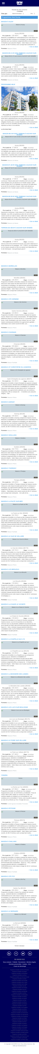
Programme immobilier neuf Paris (20, 1005)
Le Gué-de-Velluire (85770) (19, 548)
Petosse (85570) (19, 820)
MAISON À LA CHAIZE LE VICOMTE (13, 604)
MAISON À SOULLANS (8, 435)
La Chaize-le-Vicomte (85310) (19, 616)
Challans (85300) (19, 853)
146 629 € (10, 482)
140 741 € (10, 550)
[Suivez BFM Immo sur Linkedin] (30, 954)
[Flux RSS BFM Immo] (9, 954)
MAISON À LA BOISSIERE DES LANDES (14, 674)
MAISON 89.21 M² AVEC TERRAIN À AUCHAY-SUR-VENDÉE (19, 54)
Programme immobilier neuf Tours (19, 1021)
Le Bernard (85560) (19, 923)
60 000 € (10, 115)
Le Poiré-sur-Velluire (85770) (19, 752)
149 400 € (10, 416)
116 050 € (10, 653)
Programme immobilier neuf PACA (19, 1034)
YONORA (4, 775)
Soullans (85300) (19, 447)
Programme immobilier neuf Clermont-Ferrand (19, 977)
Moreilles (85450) (19, 277)
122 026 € (10, 822)
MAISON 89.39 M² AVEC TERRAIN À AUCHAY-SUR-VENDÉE (19, 197)
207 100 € (10, 855)
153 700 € (10, 515)
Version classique (19, 946)
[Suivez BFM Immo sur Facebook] (16, 954)
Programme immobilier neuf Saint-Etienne (19, 1014)
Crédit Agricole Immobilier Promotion (18, 804)
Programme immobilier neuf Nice (19, 1000)
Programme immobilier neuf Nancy (19, 996)
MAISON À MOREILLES (9, 266)
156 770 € (10, 449)
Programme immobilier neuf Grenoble (19, 980)
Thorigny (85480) (19, 480)
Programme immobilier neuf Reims (19, 1009)
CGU (29, 964)
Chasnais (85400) (19, 344)
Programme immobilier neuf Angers (19, 971)
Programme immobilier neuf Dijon (20, 978)
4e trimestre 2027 (29, 789)
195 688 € (10, 346)
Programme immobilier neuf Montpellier (19, 994)
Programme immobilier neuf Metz (19, 993)
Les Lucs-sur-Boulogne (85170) (19, 719)
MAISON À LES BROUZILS (10, 569)
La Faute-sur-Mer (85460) (19, 513)
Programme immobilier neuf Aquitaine (19, 1025)
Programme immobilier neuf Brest (19, 975)
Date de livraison (17, 13)
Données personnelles (15, 964)
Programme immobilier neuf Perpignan (19, 1007)
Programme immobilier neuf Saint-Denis (19, 1012)
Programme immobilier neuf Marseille (19, 991)
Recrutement (21, 962)
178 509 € (10, 583)
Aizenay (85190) (19, 413)
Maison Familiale (12, 362)
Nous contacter (7, 962)
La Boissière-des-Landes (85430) (19, 686)
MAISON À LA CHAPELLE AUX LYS (13, 639)
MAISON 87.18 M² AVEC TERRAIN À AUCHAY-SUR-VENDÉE (19, 165)
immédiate (29, 35)
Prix (32, 13)
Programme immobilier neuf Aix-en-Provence (19, 969)
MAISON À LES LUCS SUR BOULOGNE (14, 707)
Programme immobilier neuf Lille (19, 985)
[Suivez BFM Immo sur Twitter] (23, 954)
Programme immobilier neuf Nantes (19, 998)
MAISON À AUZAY (7, 21)
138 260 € (10, 280)
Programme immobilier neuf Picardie (19, 1037)
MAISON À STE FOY (8, 876)
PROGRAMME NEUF (8, 84)
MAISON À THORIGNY (8, 468)
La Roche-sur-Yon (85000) (19, 787)
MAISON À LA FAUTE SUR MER (12, 501)
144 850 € (10, 313)
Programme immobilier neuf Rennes (19, 1010)
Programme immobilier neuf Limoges (19, 987)
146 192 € (10, 688)
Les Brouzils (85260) (19, 581)
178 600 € (10, 618)
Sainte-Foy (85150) (19, 888)
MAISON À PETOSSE (8, 808)
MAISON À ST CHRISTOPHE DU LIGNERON (16, 367)
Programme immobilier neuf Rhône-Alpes (19, 1039)
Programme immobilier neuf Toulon (19, 1018)
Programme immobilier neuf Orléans (19, 1003)
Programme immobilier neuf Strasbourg (19, 1016)
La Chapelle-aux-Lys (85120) (19, 651)
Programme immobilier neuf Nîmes (19, 1002)
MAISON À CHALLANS (8, 841)
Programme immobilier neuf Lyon (19, 989)
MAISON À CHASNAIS (8, 332)
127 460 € (10, 754)
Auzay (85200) (19, 33)
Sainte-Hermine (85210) (19, 311)
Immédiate (29, 115)
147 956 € (10, 789)
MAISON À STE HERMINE (10, 299)
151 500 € (10, 381)
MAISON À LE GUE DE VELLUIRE (12, 536)
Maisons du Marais (13, 80)
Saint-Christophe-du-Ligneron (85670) (19, 379)
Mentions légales (31, 962)
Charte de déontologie (20, 966)
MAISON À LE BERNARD (9, 911)
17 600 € (10, 67)
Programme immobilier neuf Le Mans (19, 984)
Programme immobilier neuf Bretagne (19, 1027)
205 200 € (10, 890)
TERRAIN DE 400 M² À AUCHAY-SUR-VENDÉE (16, 227)
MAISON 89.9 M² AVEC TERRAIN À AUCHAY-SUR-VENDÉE (19, 134)
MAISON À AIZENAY (8, 402)
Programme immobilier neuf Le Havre (19, 982)
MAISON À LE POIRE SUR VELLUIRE (13, 740)
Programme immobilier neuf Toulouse (19, 1019)
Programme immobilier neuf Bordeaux (19, 973)
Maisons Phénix (12, 48)
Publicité (15, 962)
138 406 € (10, 35)
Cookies (24, 964)
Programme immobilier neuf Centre (19, 1028)
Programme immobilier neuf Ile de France (19, 1030)
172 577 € (10, 925)
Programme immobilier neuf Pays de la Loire (19, 1036)
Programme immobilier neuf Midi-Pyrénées (19, 1032)
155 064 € (10, 721)
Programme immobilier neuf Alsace (19, 1023)
